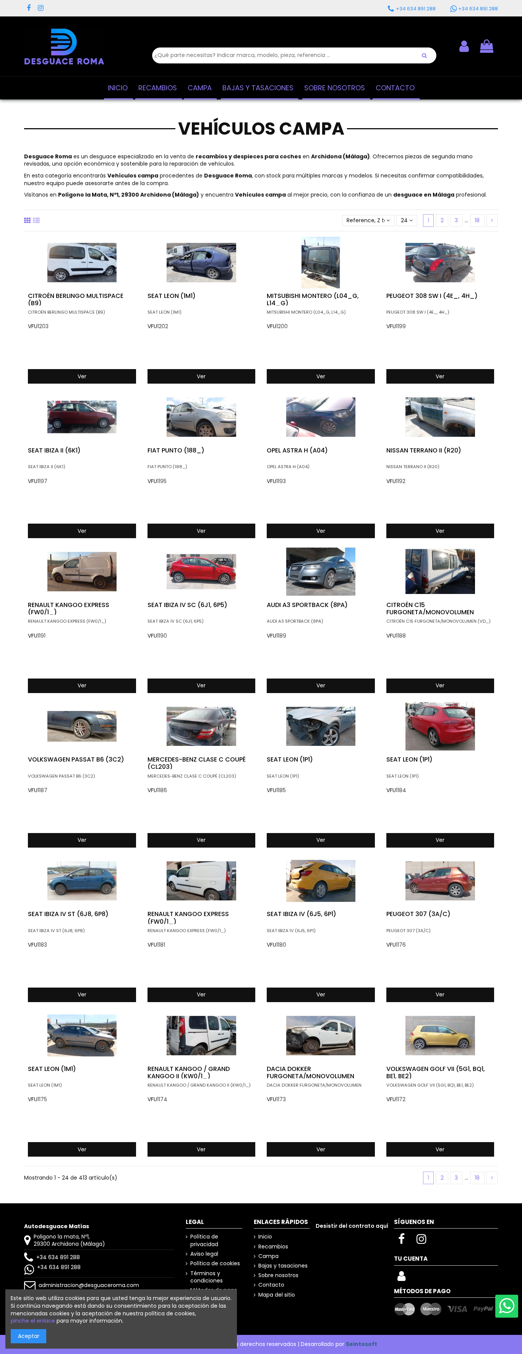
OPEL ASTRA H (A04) (297, 450)
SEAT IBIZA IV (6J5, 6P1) (301, 914)
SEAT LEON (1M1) (172, 295)
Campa (268, 1256)
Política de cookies (215, 1263)
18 (477, 220)
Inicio (265, 1236)
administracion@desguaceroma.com (89, 1285)
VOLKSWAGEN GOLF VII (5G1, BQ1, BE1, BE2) (435, 1072)
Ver (82, 376)
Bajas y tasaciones (283, 1265)
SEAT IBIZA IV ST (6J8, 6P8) (68, 914)
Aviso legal (204, 1254)
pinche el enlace (33, 1321)
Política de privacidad (204, 1240)
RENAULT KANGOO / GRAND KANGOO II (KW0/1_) (189, 1072)
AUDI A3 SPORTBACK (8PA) (307, 605)
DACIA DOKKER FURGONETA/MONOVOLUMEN (310, 1072)
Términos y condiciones (206, 1277)
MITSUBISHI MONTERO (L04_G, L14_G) (313, 299)
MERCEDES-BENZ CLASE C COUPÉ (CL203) (197, 763)
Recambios (273, 1246)
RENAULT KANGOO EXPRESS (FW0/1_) (68, 609)
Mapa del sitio (276, 1295)
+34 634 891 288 (58, 1257)
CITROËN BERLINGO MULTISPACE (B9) (75, 299)
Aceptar (28, 1336)
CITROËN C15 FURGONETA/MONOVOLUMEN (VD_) (430, 612)
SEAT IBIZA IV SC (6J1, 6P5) (187, 605)
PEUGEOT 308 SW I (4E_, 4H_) (432, 295)
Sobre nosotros (278, 1275)
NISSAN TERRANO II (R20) (423, 450)
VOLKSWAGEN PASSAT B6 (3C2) (76, 759)
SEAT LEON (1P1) (290, 759)
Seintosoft (361, 1344)
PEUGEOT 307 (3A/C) (418, 914)
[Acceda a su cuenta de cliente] (401, 1278)
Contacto (271, 1285)
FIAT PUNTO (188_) (176, 450)
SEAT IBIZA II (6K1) (54, 450)
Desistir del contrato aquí (352, 1226)
